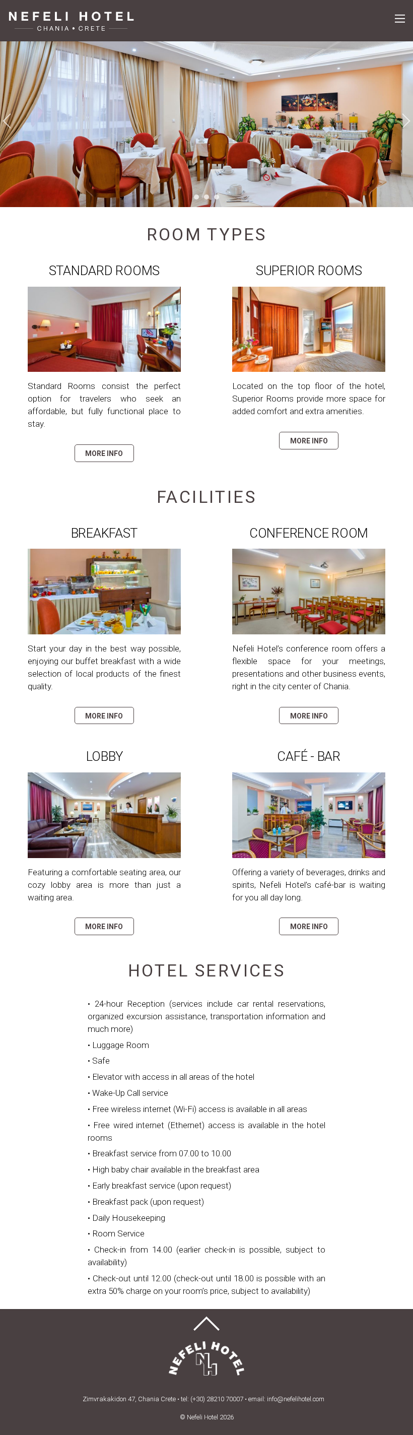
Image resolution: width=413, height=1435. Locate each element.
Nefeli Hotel (202, 1417)
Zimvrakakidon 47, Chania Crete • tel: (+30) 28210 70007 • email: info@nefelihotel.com (203, 1399)
